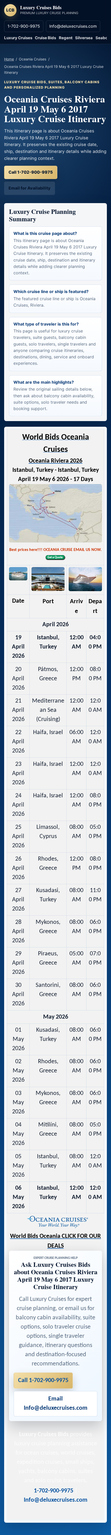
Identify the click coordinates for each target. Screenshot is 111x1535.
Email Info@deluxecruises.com (56, 1403)
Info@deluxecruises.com (73, 26)
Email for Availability (30, 188)
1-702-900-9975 (23, 26)
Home (9, 59)
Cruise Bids (45, 37)
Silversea (84, 37)
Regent (66, 37)
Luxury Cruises (18, 37)
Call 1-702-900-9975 (31, 172)
